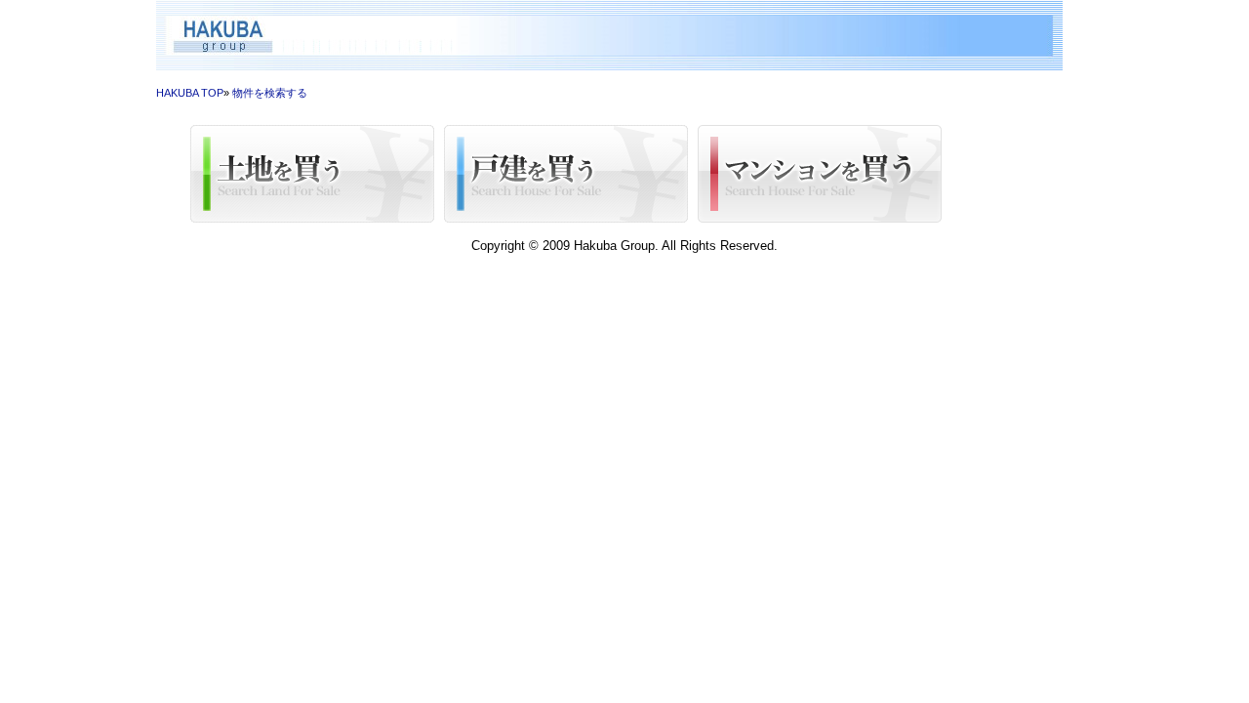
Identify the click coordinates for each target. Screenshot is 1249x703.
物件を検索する (269, 93)
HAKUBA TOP (189, 93)
